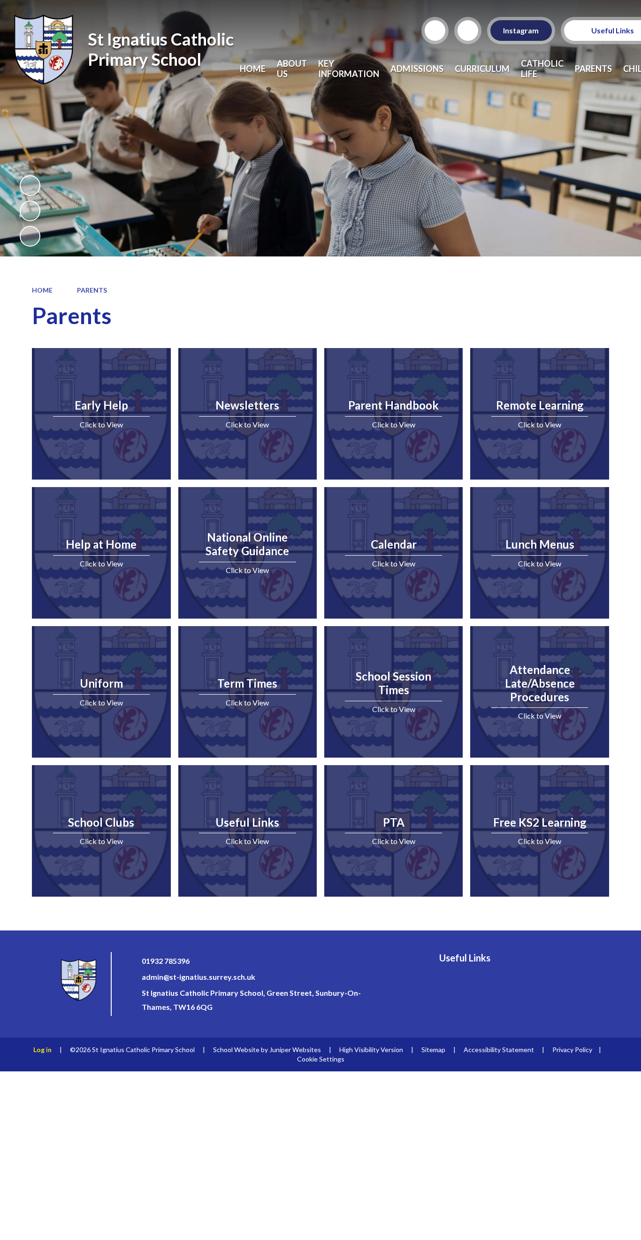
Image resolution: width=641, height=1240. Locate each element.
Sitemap (433, 1050)
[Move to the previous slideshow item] (30, 211)
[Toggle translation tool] (467, 30)
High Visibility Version (371, 1050)
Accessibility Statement (499, 1050)
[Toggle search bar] (435, 30)
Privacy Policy (572, 1050)
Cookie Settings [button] (320, 1059)
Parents (92, 290)
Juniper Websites (295, 1050)
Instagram (521, 30)
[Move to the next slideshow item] (30, 236)
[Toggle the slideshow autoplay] (30, 185)
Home (42, 290)
